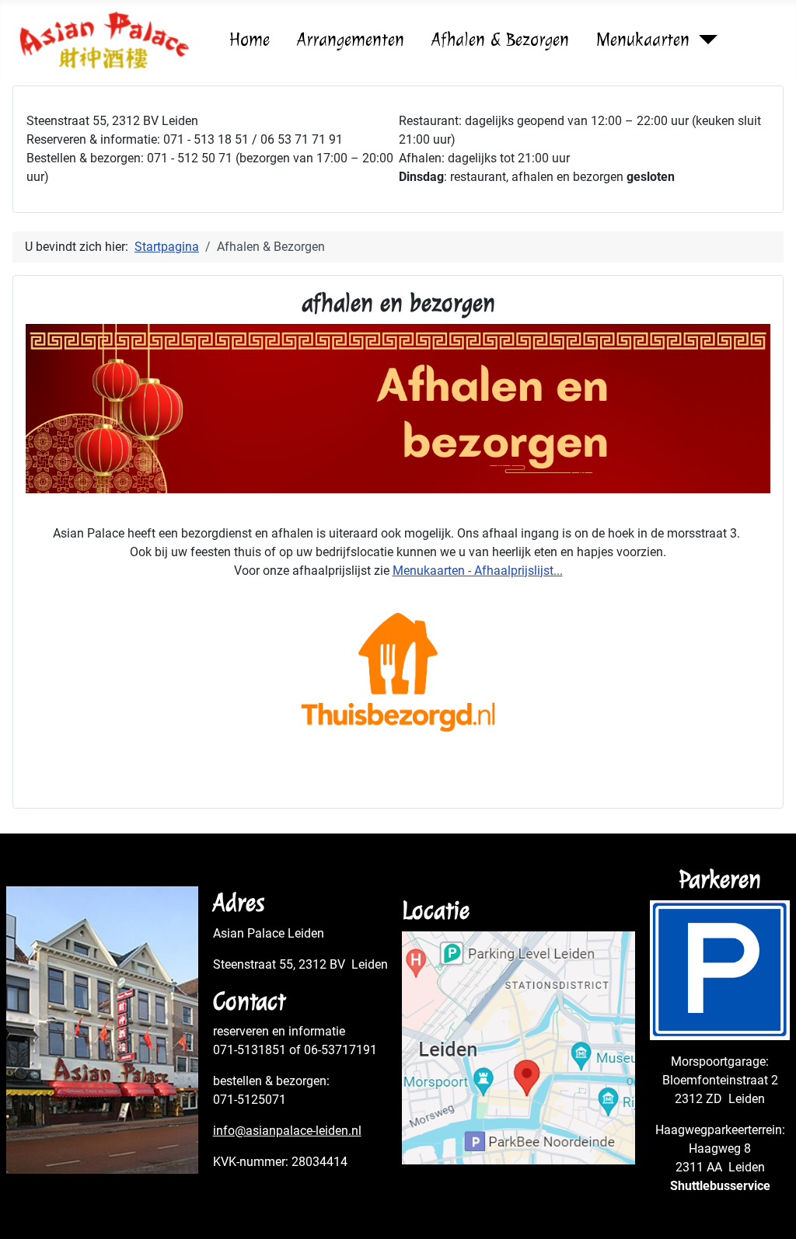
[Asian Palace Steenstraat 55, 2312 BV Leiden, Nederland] (518, 1046)
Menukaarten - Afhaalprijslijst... (478, 570)
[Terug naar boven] (769, 1210)
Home (249, 39)
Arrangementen (350, 39)
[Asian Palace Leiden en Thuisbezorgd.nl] (398, 671)
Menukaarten (643, 39)
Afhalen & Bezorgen (500, 39)
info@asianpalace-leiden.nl (287, 1130)
